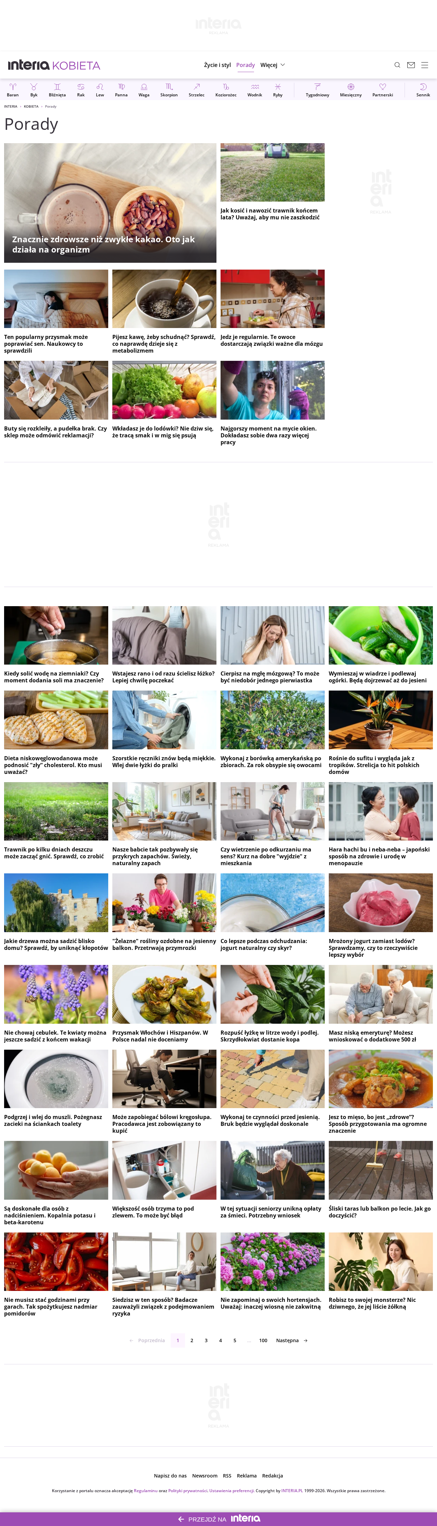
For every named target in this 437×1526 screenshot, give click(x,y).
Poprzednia (151, 1340)
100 (263, 1340)
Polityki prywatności (187, 1491)
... (249, 1340)
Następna (287, 1340)
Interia (10, 106)
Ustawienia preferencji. (232, 1490)
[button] (274, 65)
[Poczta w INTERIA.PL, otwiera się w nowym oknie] (411, 65)
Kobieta (31, 106)
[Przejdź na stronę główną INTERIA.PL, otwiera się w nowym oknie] (29, 64)
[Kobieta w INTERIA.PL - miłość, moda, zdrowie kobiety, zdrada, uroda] (76, 64)
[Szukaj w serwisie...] (397, 65)
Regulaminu (146, 1491)
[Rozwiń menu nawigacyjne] (425, 65)
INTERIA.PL (292, 1491)
